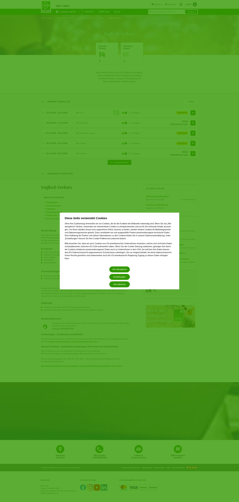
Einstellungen (119, 277)
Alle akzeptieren (119, 269)
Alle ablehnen (119, 284)
